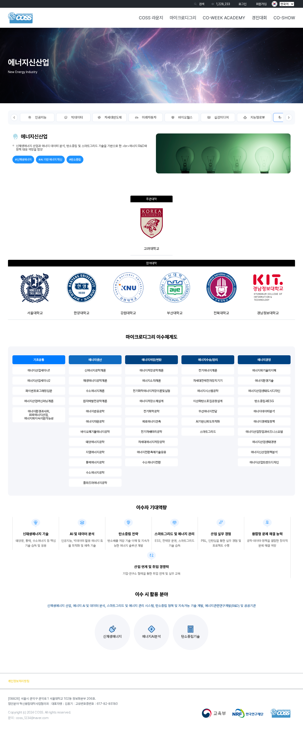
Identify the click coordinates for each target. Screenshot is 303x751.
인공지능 (41, 117)
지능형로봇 (257, 117)
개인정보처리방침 (18, 681)
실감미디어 (221, 117)
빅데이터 (77, 117)
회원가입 (261, 4)
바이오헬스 (185, 117)
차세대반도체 (113, 117)
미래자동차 (149, 117)
